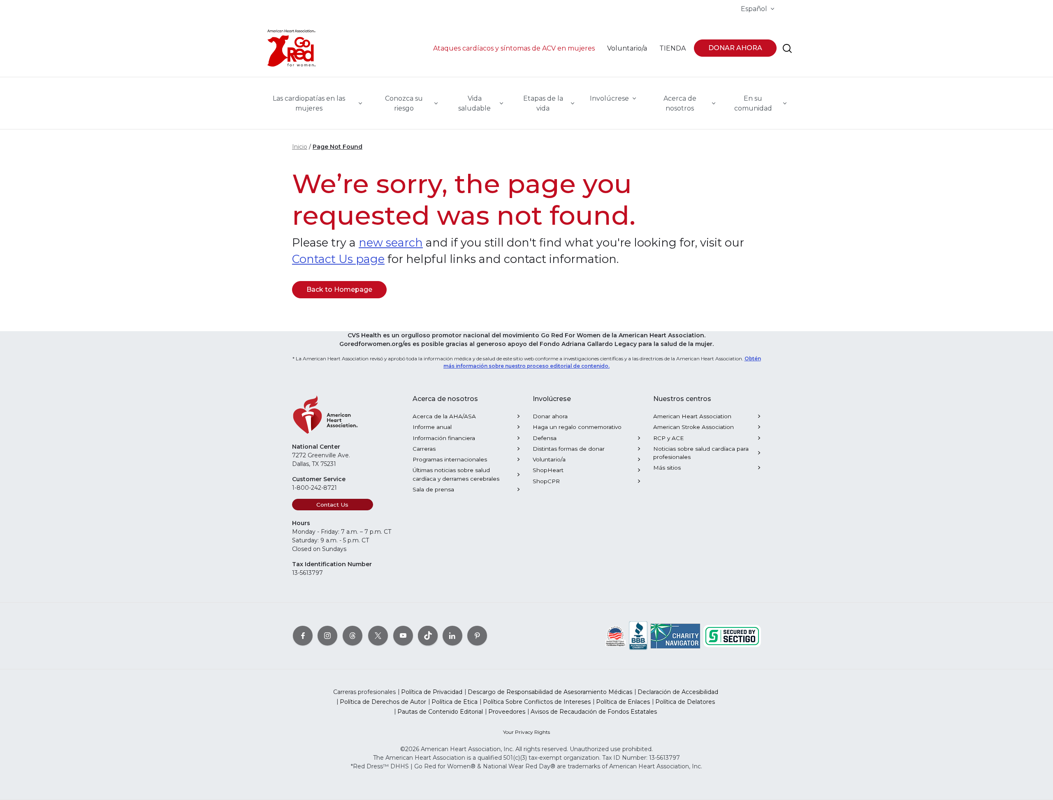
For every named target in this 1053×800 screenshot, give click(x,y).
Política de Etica (454, 701)
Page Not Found (337, 146)
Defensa (545, 438)
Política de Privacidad (431, 692)
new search (391, 242)
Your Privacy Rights (526, 732)
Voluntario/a (549, 459)
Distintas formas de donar (569, 448)
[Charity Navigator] (675, 635)
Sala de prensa (433, 489)
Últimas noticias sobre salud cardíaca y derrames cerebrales (456, 474)
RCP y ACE (668, 438)
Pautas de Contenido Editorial (440, 711)
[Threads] (352, 635)
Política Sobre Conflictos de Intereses (537, 701)
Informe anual (432, 427)
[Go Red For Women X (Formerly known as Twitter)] (378, 635)
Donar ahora (550, 416)
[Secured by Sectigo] (732, 635)
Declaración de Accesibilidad (678, 692)
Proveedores (506, 711)
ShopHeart (548, 470)
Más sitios (667, 467)
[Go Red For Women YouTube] (403, 635)
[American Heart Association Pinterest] (477, 635)
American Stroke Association (693, 427)
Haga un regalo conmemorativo (577, 427)
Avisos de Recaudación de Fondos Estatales (594, 711)
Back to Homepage (339, 289)
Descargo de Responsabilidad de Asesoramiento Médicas (550, 692)
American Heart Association (692, 416)
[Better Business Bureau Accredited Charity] (638, 635)
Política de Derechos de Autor (383, 701)
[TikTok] (427, 635)
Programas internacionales (450, 459)
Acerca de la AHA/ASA (444, 416)
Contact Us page (338, 259)
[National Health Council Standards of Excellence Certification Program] (615, 635)
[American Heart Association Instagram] (327, 635)
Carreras (424, 448)
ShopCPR (546, 481)
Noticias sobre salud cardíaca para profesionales (701, 452)
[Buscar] (787, 48)
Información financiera (444, 438)
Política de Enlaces (623, 701)
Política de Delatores (685, 701)
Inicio (299, 146)
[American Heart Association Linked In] (452, 635)
